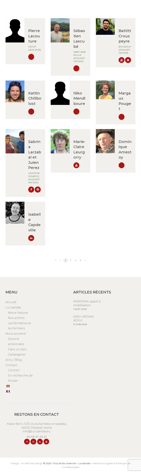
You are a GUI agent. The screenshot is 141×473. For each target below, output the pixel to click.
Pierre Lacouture (34, 35)
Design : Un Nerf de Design (27, 463)
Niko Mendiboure (79, 98)
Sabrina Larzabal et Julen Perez (34, 154)
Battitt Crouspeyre (125, 35)
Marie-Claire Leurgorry (79, 149)
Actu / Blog (14, 360)
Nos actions (16, 318)
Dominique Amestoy (125, 149)
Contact (11, 365)
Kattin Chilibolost (34, 98)
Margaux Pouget (125, 101)
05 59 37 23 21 (37, 436)
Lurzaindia (13, 307)
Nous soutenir (16, 333)
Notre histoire (18, 312)
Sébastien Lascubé (79, 38)
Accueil (11, 302)
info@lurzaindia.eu (36, 431)
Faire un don (17, 349)
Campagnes (16, 354)
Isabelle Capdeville (34, 222)
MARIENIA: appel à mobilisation (87, 303)
